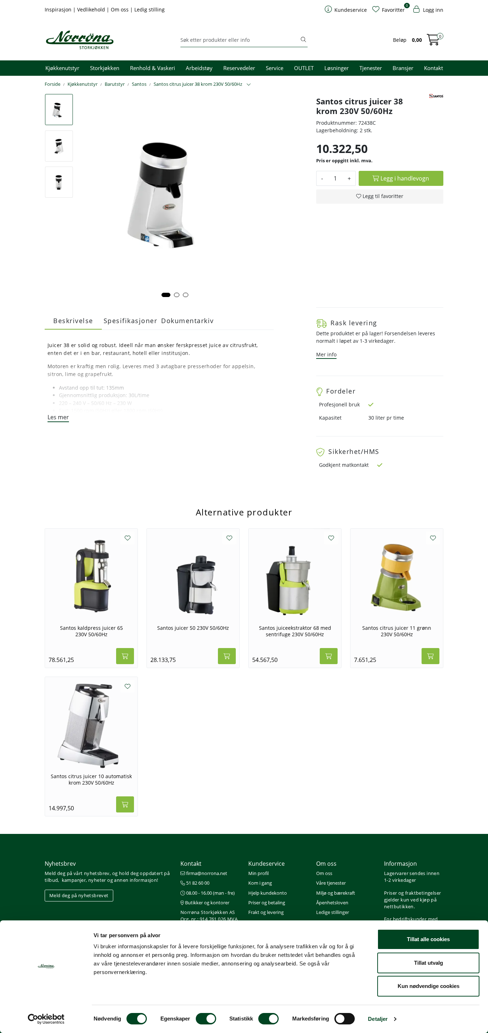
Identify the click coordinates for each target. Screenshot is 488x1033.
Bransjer (403, 67)
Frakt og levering (266, 912)
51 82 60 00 (197, 883)
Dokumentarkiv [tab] (187, 320)
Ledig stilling (149, 9)
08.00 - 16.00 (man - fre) (210, 893)
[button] (165, 295)
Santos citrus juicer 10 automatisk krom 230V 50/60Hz (91, 779)
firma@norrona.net (206, 873)
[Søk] (303, 40)
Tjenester (370, 67)
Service (274, 67)
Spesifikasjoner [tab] (131, 320)
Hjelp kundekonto (267, 893)
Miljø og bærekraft (335, 893)
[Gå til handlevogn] (433, 42)
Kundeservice (266, 864)
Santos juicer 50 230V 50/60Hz (193, 628)
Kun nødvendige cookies (428, 986)
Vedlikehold (91, 9)
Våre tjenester (331, 883)
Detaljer (378, 1019)
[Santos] (436, 96)
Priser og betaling (266, 902)
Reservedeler (239, 67)
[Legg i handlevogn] (125, 656)
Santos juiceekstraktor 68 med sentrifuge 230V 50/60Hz (295, 631)
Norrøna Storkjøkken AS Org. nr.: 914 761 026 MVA (209, 915)
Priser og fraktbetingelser (412, 893)
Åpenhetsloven (332, 902)
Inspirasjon (59, 9)
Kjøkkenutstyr (62, 67)
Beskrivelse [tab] (73, 320)
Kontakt (433, 67)
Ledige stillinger (332, 912)
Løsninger (336, 67)
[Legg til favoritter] (127, 538)
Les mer (58, 417)
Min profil (258, 873)
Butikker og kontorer (206, 902)
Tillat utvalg (428, 963)
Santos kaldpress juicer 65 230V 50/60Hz (91, 631)
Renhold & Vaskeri (152, 67)
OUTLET (304, 67)
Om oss (120, 9)
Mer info (326, 354)
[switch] (206, 1018)
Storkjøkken (104, 67)
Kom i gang (260, 883)
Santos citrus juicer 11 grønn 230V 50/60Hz (396, 631)
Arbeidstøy (199, 67)
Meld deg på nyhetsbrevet (79, 895)
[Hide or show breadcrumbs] (249, 84)
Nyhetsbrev (60, 864)
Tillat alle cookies (428, 939)
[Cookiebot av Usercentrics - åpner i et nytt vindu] (46, 1019)
